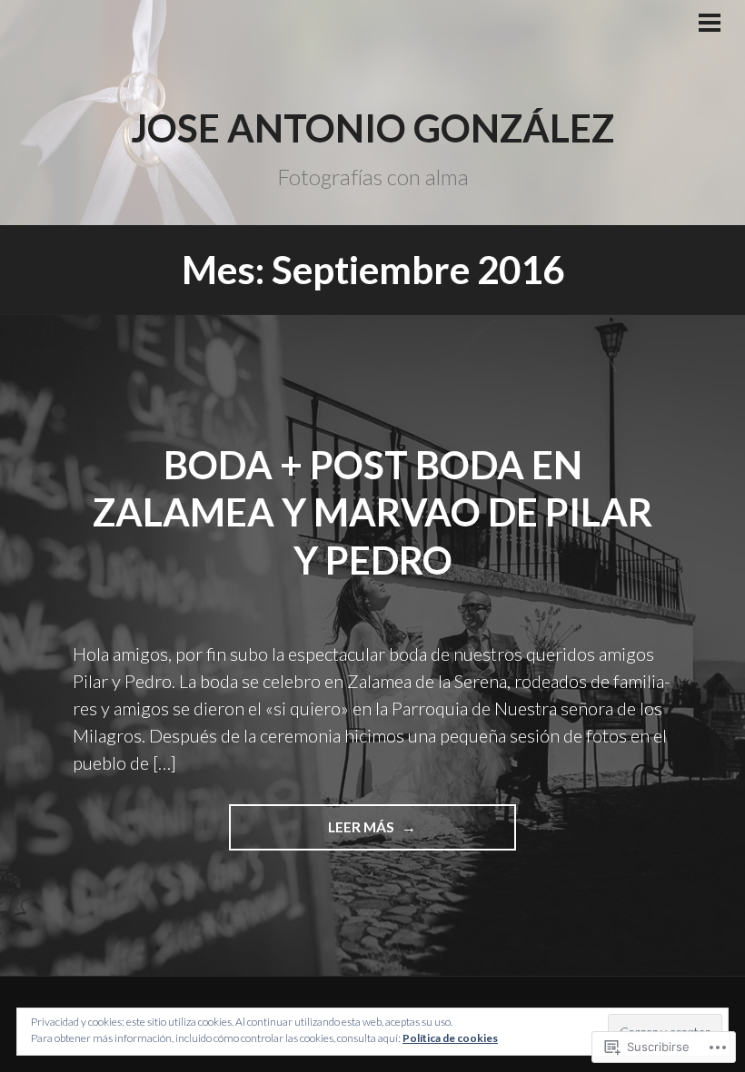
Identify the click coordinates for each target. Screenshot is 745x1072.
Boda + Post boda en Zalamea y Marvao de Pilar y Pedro (372, 512)
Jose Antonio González (372, 128)
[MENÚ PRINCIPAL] (709, 24)
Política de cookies (450, 1038)
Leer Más (313, 834)
